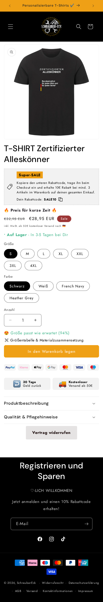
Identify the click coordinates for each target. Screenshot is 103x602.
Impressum (85, 591)
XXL (80, 253)
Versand (32, 591)
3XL (13, 265)
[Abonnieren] (86, 524)
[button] (10, 26)
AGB (18, 591)
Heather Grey (22, 298)
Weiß (43, 286)
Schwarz (17, 286)
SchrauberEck (26, 583)
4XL (33, 265)
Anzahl (9, 309)
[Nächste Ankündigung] (93, 6)
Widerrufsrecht (52, 583)
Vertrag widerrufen (51, 432)
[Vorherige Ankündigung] (10, 6)
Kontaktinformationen (58, 591)
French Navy (73, 286)
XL (61, 253)
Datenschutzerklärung (84, 583)
